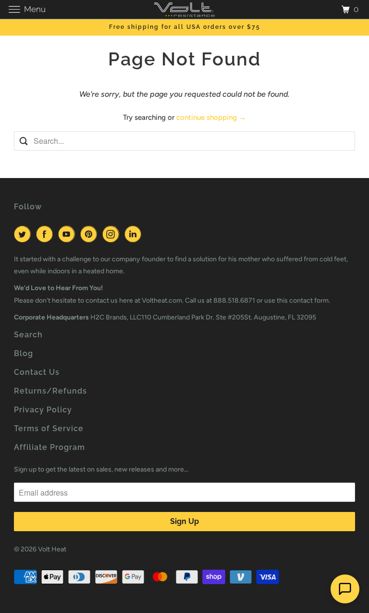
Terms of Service (49, 428)
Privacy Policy (43, 409)
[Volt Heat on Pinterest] (90, 234)
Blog (23, 353)
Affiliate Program (49, 447)
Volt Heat (52, 549)
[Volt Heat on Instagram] (112, 234)
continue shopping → (211, 117)
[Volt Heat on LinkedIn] (134, 234)
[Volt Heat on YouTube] (68, 234)
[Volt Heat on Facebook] (46, 234)
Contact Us (37, 372)
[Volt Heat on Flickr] (148, 234)
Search (28, 334)
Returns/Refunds (50, 391)
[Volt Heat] (184, 9)
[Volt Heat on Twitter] (24, 234)
